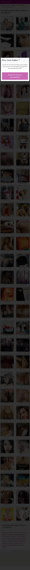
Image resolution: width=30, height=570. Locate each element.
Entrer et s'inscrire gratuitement (15, 76)
